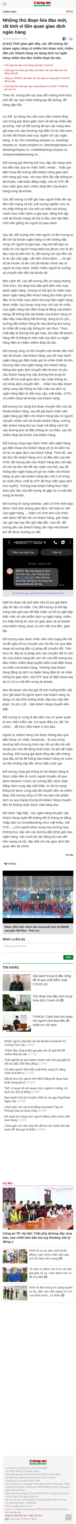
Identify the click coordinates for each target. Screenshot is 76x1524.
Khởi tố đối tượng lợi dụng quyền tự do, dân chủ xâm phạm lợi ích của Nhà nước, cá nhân (51, 1291)
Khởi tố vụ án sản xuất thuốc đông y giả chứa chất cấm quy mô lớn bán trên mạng (49, 1254)
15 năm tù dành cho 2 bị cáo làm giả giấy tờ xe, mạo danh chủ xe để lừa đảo (50, 1272)
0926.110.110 (20, 1515)
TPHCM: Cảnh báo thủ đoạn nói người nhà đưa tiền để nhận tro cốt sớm (53, 1021)
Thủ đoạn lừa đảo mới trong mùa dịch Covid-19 (28, 65)
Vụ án (7, 1183)
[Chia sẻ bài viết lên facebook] (64, 38)
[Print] (71, 38)
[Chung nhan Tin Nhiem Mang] (21, 1519)
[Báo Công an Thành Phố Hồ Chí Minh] (42, 3)
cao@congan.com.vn (22, 1506)
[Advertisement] (38, 1158)
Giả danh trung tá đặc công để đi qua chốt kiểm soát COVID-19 (52, 980)
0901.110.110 (35, 1515)
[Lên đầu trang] (68, 1517)
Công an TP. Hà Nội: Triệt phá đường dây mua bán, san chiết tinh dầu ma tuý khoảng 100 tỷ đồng (37, 1237)
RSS (70, 12)
